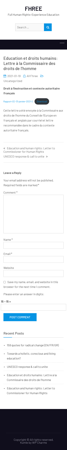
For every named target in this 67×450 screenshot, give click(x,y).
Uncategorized (12, 81)
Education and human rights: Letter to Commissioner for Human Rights (29, 150)
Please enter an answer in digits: (23, 294)
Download (42, 101)
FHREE (33, 8)
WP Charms (39, 442)
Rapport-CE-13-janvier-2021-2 (18, 101)
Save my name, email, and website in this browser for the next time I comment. (30, 284)
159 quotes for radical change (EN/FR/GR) (33, 345)
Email (7, 253)
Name (8, 239)
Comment (10, 192)
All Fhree (32, 76)
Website (8, 267)
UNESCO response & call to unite (23, 156)
